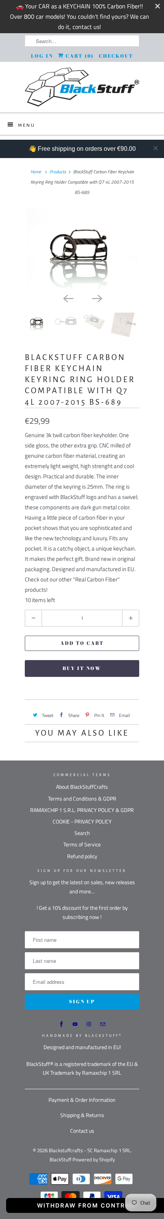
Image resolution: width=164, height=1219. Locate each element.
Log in (42, 56)
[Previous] (67, 298)
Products (58, 171)
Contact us (82, 1131)
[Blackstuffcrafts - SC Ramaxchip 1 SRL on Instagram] (89, 1024)
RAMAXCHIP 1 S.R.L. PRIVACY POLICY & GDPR (82, 810)
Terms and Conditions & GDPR (82, 798)
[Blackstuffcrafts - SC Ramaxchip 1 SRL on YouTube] (75, 1024)
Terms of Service (82, 844)
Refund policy (82, 856)
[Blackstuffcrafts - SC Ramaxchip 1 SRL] (82, 87)
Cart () (79, 56)
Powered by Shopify (93, 1159)
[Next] (96, 298)
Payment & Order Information (82, 1100)
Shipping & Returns (82, 1115)
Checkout (116, 56)
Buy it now (82, 668)
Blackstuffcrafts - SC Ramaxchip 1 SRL (89, 1150)
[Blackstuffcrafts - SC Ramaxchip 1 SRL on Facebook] (61, 1024)
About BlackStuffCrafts (82, 787)
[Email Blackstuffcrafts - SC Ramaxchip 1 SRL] (103, 1024)
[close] (155, 148)
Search (82, 833)
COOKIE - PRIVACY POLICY (82, 821)
